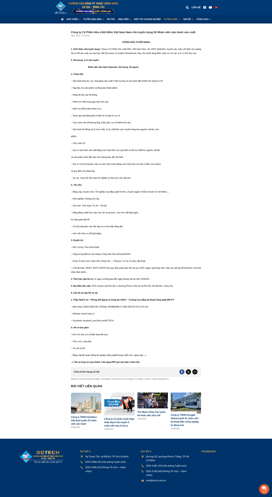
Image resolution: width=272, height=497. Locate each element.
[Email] (195, 372)
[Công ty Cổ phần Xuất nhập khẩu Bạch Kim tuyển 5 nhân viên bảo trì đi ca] (119, 394)
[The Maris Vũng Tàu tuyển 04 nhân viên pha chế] (152, 394)
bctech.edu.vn (87, 313)
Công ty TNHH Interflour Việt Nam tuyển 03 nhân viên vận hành (84, 420)
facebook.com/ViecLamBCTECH (98, 320)
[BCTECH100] (41, 450)
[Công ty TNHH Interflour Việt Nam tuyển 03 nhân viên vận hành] (86, 394)
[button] (187, 7)
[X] (188, 372)
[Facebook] (182, 372)
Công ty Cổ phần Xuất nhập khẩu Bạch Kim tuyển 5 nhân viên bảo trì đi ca (119, 422)
